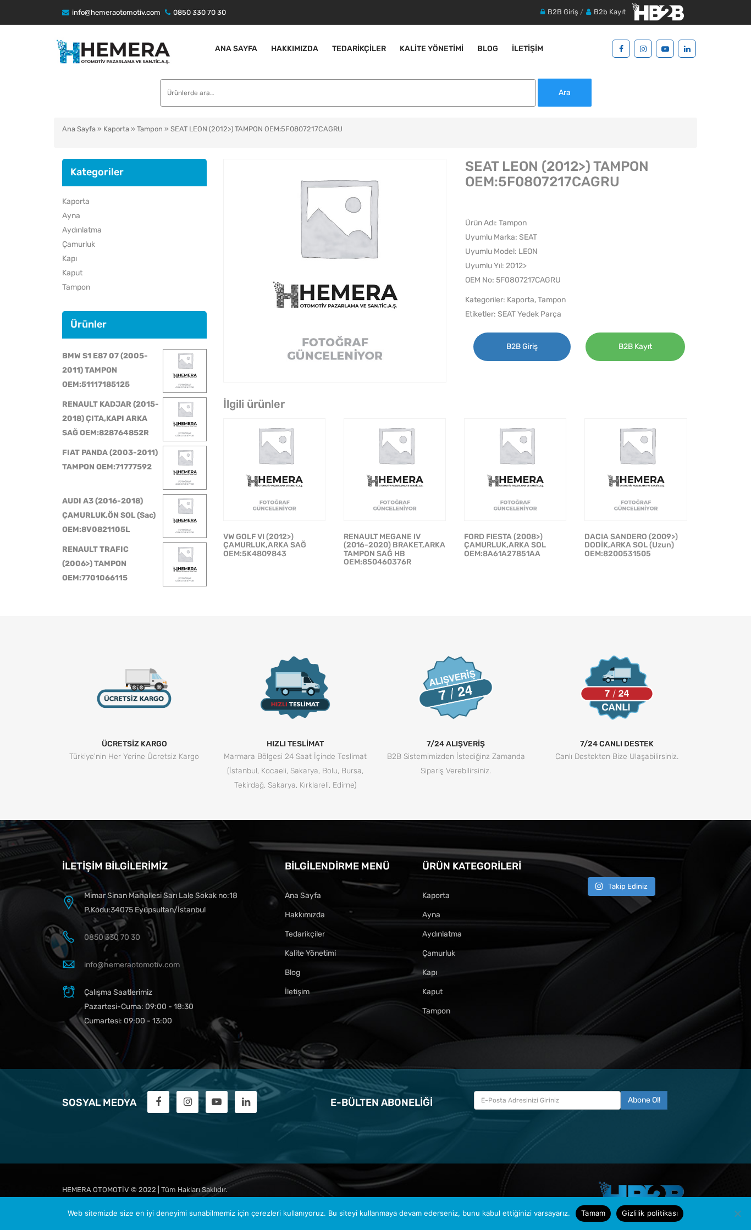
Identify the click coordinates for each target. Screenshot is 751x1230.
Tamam (593, 1213)
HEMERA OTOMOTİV (95, 1189)
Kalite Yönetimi (431, 48)
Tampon (150, 129)
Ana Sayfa (236, 48)
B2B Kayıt (635, 346)
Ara (565, 92)
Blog (487, 48)
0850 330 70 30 (199, 12)
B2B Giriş (563, 12)
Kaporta (116, 129)
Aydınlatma (82, 230)
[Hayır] (737, 1213)
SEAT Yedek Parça (529, 314)
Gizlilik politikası (650, 1213)
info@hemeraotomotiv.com (116, 12)
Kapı (69, 258)
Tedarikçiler (359, 48)
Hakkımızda (294, 48)
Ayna (71, 215)
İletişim (527, 48)
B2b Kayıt (610, 12)
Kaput (72, 273)
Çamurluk (78, 244)
